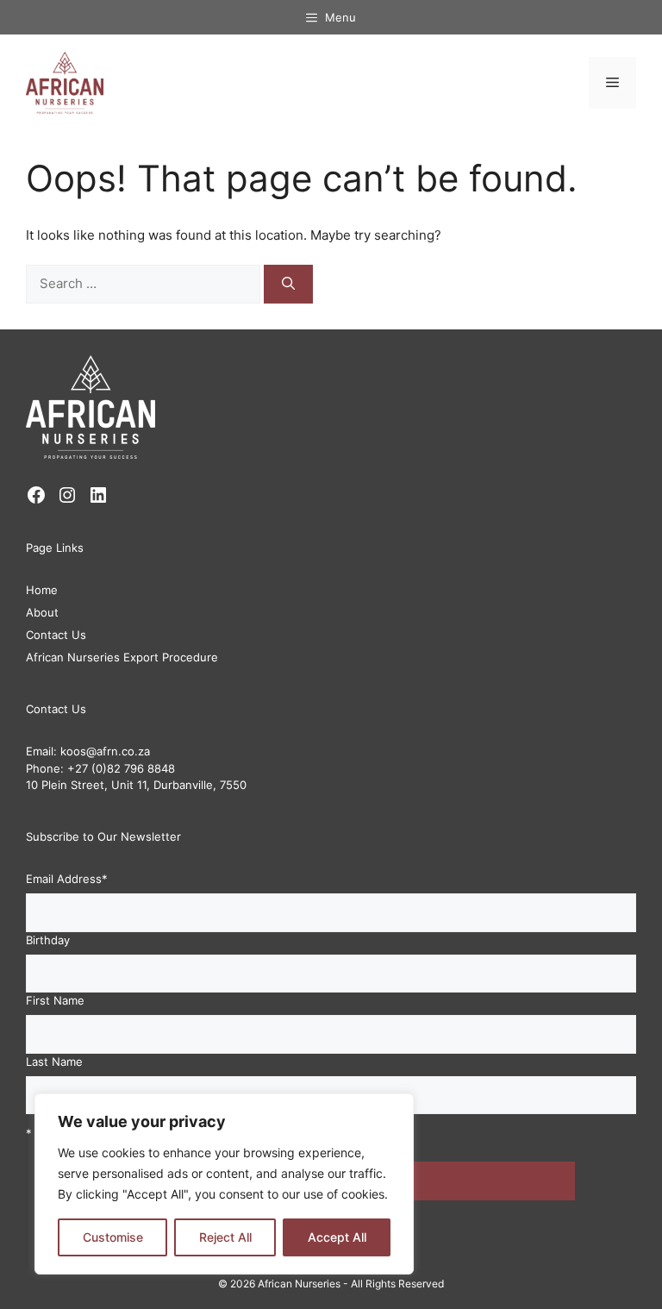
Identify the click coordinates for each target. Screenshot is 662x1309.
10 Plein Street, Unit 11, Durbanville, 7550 (136, 785)
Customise (113, 1237)
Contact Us (56, 635)
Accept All (337, 1237)
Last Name (54, 1061)
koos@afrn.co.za (105, 751)
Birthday (48, 940)
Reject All (225, 1237)
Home (42, 590)
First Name (55, 1000)
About (42, 612)
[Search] (288, 284)
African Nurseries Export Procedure (122, 657)
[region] (224, 1184)
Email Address (67, 879)
